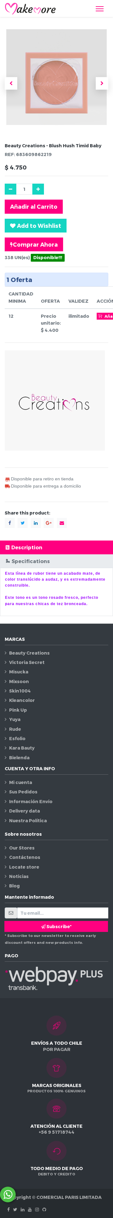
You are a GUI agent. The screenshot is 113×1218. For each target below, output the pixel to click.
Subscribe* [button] (59, 926)
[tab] (56, 547)
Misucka (18, 671)
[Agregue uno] (38, 189)
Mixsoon (19, 681)
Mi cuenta (20, 782)
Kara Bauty (22, 747)
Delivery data (24, 810)
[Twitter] (15, 1209)
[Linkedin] (22, 1209)
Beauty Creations (29, 653)
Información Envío (30, 801)
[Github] (44, 1209)
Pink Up (18, 710)
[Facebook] (8, 1209)
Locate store (24, 867)
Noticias (19, 876)
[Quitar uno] (10, 189)
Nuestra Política (28, 820)
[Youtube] (30, 1209)
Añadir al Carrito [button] (33, 206)
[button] (11, 83)
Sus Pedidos (23, 791)
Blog (14, 885)
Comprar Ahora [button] (35, 244)
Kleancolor (22, 700)
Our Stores (22, 847)
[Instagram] (37, 1209)
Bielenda (19, 757)
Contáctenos (24, 857)
